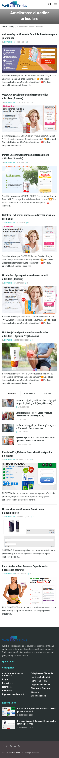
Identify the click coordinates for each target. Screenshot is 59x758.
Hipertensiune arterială (13, 694)
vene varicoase (38, 696)
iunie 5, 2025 (19, 42)
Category (12, 26)
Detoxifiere (7, 683)
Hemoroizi (7, 690)
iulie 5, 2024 (19, 162)
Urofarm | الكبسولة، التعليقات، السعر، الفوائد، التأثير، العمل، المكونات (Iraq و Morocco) (36, 402)
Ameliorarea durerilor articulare (31, 26)
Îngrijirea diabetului (40, 677)
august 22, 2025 (21, 574)
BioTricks (8, 42)
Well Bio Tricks (14, 753)
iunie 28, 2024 (20, 223)
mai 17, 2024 (19, 283)
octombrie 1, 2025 (22, 460)
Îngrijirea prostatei (40, 681)
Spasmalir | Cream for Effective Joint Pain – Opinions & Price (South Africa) (35, 439)
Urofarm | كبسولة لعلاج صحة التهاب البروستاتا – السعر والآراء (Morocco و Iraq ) (36, 427)
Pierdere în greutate (40, 688)
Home (4, 26)
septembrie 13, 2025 (22, 517)
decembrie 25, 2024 (22, 102)
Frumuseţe (7, 687)
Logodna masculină (40, 684)
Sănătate (35, 692)
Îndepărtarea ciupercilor (42, 673)
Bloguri (5, 679)
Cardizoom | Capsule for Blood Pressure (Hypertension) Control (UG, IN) (34, 414)
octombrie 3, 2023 (22, 340)
